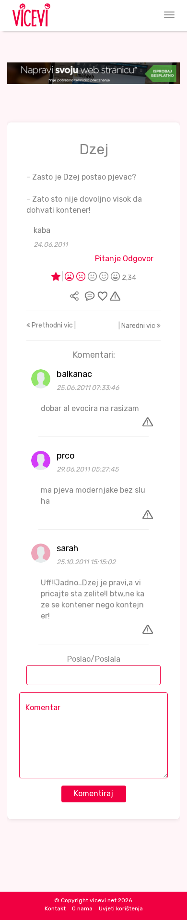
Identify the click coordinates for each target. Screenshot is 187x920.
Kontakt (55, 908)
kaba (42, 230)
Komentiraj (93, 793)
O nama (82, 908)
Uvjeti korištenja (121, 908)
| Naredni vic (137, 326)
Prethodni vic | (53, 325)
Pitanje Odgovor (124, 258)
